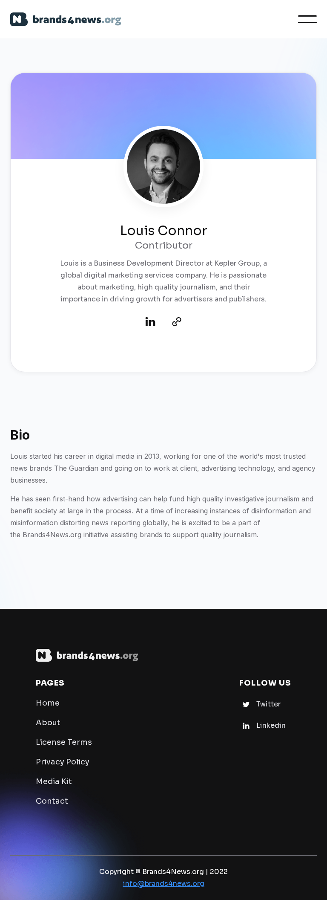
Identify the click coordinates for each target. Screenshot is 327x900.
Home (48, 703)
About (48, 722)
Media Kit (54, 781)
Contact (52, 801)
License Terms (64, 742)
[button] (307, 19)
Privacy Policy (62, 762)
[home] (65, 19)
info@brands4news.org (163, 883)
